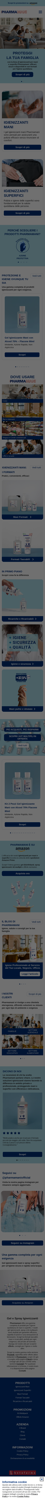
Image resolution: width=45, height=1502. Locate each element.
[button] (41, 1479)
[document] (22, 751)
